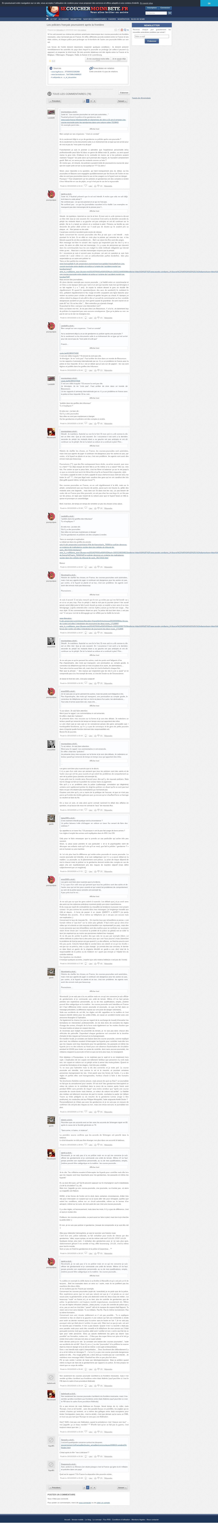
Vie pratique (82, 30)
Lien (90, 186)
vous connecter (85, 1503)
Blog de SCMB (138, 19)
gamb (63, 194)
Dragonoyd (65, 1464)
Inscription (152, 8)
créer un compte (103, 1503)
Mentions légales (138, 1520)
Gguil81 (51, 1446)
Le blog (88, 1520)
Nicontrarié (51, 437)
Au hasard (64, 19)
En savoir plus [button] (146, 3)
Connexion (165, 8)
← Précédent (55, 101)
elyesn (63, 1120)
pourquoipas (66, 112)
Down (98, 186)
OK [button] (209, 3)
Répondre (108, 186)
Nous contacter (153, 1520)
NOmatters (60, 30)
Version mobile (77, 1520)
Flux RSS (107, 1520)
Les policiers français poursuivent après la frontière (75, 24)
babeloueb (51, 1383)
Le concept (97, 1520)
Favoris (112, 19)
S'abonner (124, 93)
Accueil (67, 1520)
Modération (123, 19)
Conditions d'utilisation (121, 1520)
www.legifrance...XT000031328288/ (65, 72)
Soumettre (75, 19)
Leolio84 (51, 118)
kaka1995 (65, 818)
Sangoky (64, 1440)
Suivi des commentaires (95, 19)
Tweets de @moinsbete (141, 98)
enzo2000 (51, 647)
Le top (53, 19)
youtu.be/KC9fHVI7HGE (69, 353)
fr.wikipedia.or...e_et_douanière (63, 77)
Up (95, 186)
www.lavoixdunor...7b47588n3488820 (66, 74)
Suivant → (122, 101)
